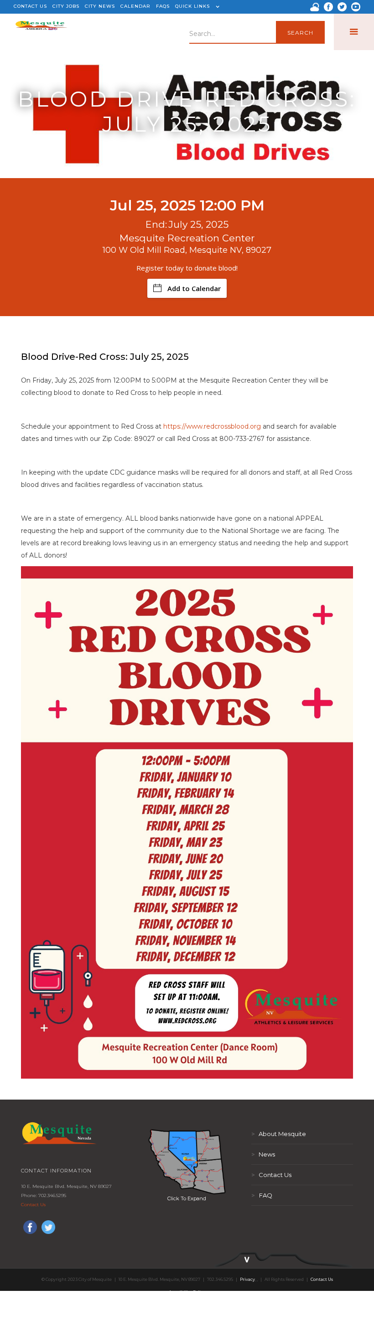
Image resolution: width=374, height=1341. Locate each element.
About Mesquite (278, 1133)
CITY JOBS (65, 6)
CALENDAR (135, 6)
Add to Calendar (194, 288)
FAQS (163, 6)
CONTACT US (30, 6)
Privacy (247, 1279)
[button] (196, 7)
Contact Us (33, 1205)
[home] (41, 32)
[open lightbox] (187, 1161)
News (263, 1154)
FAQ (261, 1195)
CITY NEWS (100, 6)
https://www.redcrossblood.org (212, 426)
